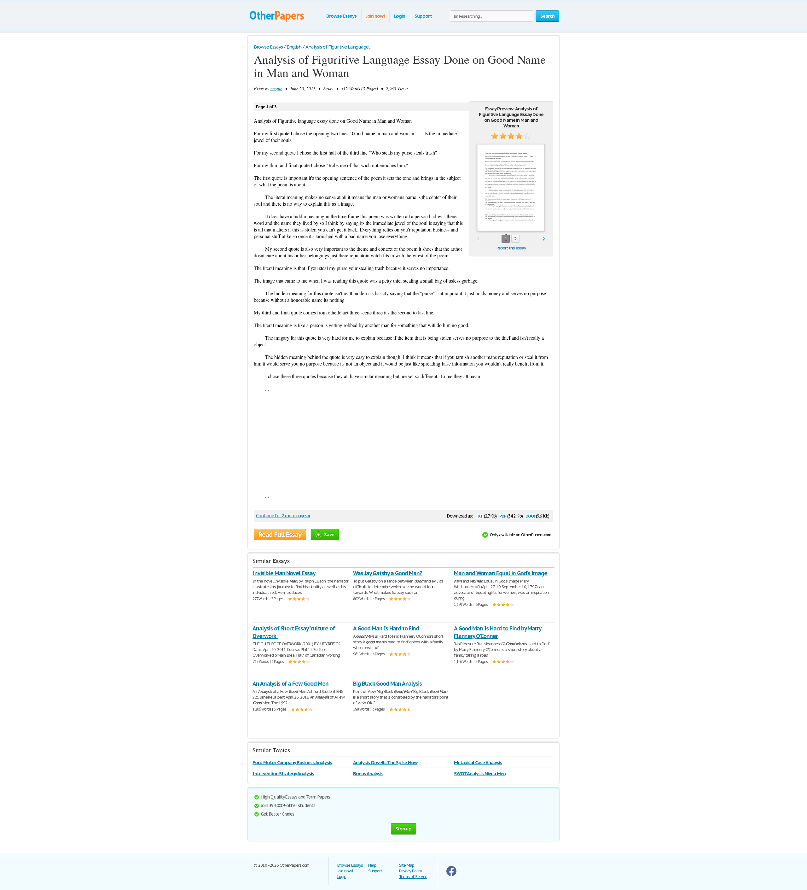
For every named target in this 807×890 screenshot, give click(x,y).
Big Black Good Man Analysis (387, 683)
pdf (502, 515)
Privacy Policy (410, 871)
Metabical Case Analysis (478, 762)
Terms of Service (413, 876)
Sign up (403, 829)
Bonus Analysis (368, 773)
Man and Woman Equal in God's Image (501, 573)
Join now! (375, 16)
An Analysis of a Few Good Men (290, 683)
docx (530, 515)
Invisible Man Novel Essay (284, 573)
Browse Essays (341, 16)
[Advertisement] (403, 442)
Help (372, 865)
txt (479, 515)
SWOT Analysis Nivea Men (480, 773)
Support (423, 16)
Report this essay (511, 248)
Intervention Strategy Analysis (283, 773)
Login (399, 16)
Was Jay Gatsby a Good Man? (387, 573)
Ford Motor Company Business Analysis (292, 762)
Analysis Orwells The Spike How (385, 762)
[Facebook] (451, 874)
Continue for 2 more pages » (283, 515)
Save (329, 534)
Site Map (406, 865)
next (544, 239)
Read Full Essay (279, 534)
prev (478, 239)
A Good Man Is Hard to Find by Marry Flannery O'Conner (498, 632)
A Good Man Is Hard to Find (386, 628)
